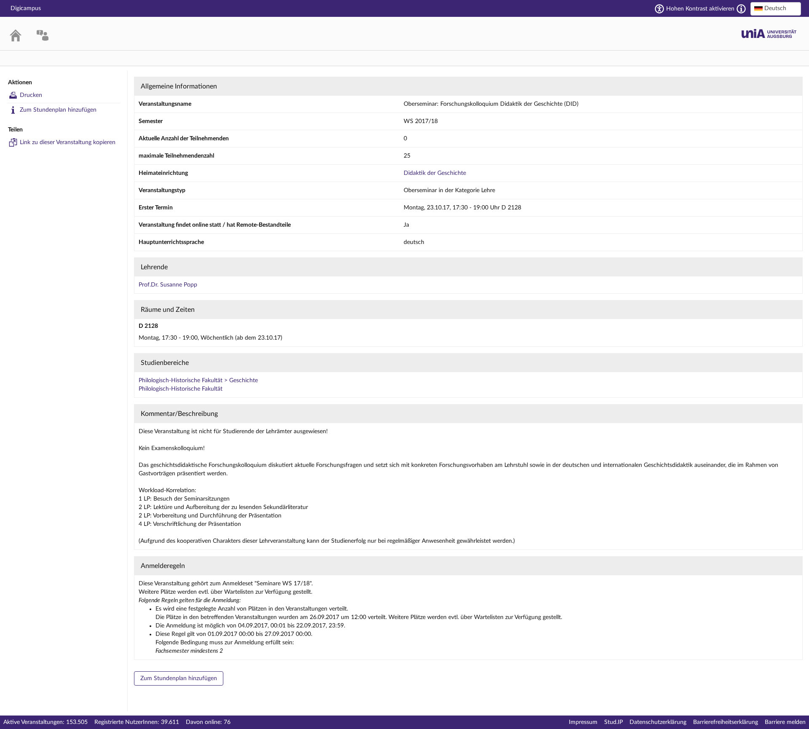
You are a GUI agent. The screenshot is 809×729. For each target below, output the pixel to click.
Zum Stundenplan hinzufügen (58, 110)
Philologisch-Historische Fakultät (180, 389)
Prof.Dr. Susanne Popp (168, 285)
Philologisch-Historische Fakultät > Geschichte (198, 380)
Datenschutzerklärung (658, 722)
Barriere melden (785, 722)
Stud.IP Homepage (769, 33)
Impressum (583, 722)
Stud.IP (613, 722)
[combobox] (775, 9)
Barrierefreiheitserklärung (725, 722)
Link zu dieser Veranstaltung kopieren (67, 142)
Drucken (31, 95)
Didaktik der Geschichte (435, 173)
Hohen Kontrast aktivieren (700, 9)
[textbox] (776, 8)
